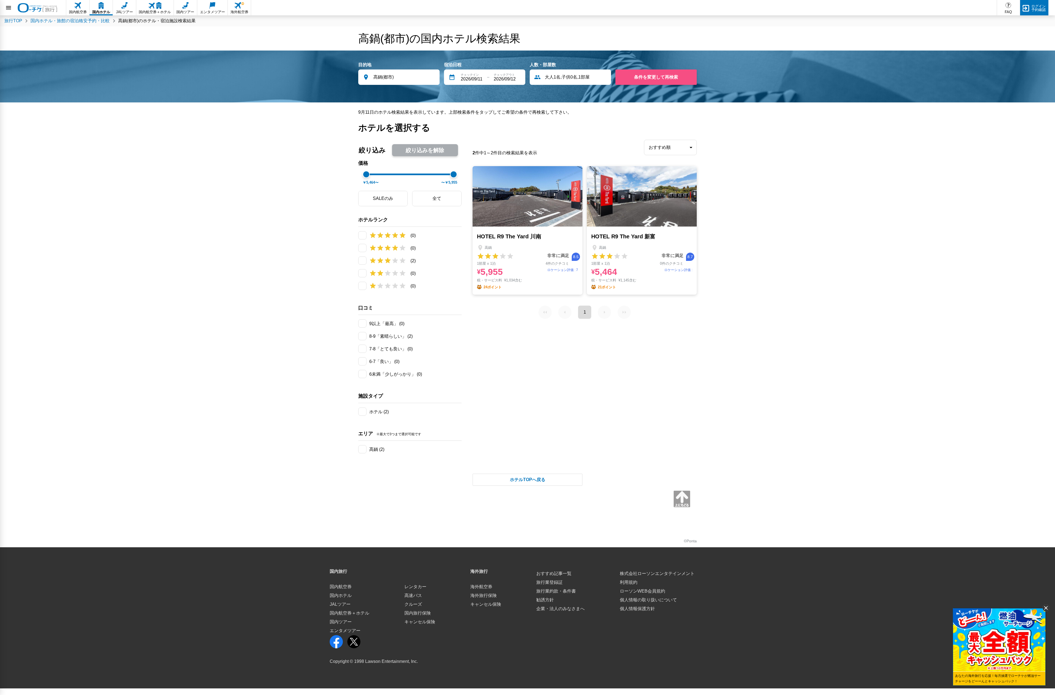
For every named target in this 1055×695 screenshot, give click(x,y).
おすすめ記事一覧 (553, 573)
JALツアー (340, 604)
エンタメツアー (345, 630)
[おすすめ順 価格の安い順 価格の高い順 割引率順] (670, 147)
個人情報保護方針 (637, 608)
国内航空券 (341, 586)
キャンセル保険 (419, 621)
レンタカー (415, 586)
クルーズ (413, 604)
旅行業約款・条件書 (556, 591)
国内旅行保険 (417, 613)
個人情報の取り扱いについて (648, 600)
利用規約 (628, 582)
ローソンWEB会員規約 (642, 591)
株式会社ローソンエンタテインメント (657, 573)
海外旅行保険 (483, 595)
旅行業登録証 (549, 582)
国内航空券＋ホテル (349, 613)
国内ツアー (341, 621)
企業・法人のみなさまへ (560, 608)
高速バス (413, 595)
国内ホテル (341, 595)
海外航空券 (481, 586)
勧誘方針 (545, 600)
